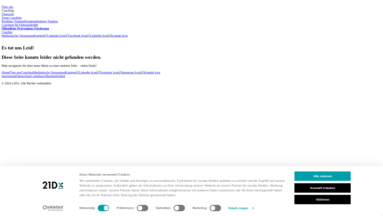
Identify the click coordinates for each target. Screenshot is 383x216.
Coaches (7, 32)
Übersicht (8, 14)
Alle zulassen (322, 176)
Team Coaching (12, 17)
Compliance (38, 76)
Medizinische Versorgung (18, 35)
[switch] (142, 208)
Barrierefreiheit (55, 76)
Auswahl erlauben (322, 188)
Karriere (39, 35)
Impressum (8, 76)
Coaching (27, 72)
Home (5, 72)
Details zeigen (238, 208)
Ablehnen (322, 199)
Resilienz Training (13, 21)
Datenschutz (23, 76)
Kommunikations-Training (41, 21)
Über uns (7, 7)
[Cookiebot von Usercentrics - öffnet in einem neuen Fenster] (53, 208)
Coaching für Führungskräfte (20, 25)
